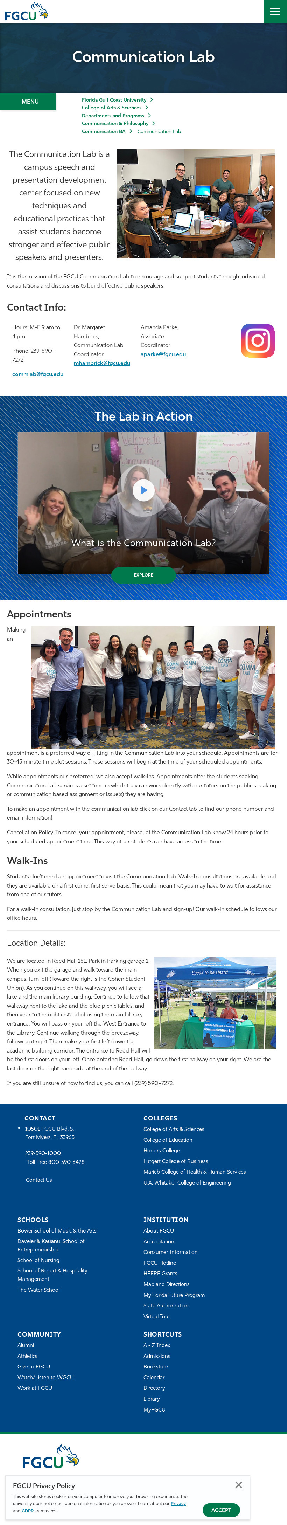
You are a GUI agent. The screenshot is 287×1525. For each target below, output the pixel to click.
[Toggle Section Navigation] (28, 101)
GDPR (28, 1511)
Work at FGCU (35, 1388)
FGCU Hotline (160, 1263)
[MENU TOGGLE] (275, 11)
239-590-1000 (43, 1154)
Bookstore (156, 1367)
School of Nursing (38, 1260)
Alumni (26, 1345)
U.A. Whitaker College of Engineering (187, 1183)
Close (238, 1485)
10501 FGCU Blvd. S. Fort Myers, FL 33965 (50, 1133)
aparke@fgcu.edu (163, 355)
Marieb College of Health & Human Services (195, 1172)
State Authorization (166, 1306)
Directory (154, 1388)
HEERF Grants (160, 1274)
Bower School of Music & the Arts (57, 1231)
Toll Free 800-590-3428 (56, 1162)
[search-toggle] (252, 11)
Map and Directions (167, 1285)
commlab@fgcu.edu (37, 375)
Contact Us (39, 1180)
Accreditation (159, 1242)
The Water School (38, 1290)
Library (152, 1399)
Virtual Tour (157, 1317)
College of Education (168, 1140)
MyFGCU (155, 1410)
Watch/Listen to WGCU (46, 1378)
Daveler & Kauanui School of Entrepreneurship (51, 1246)
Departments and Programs (113, 116)
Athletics (27, 1356)
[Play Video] (143, 490)
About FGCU (159, 1231)
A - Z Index (157, 1345)
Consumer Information (171, 1252)
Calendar (154, 1378)
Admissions (157, 1356)
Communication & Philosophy (115, 123)
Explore (143, 575)
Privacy (178, 1504)
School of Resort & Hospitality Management (53, 1275)
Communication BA (104, 131)
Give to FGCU (34, 1367)
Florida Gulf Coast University (114, 100)
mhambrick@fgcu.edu (102, 363)
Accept (221, 1510)
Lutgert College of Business (176, 1162)
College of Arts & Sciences (111, 108)
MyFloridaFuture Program (174, 1295)
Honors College (162, 1151)
